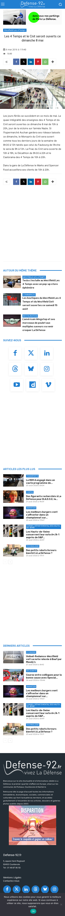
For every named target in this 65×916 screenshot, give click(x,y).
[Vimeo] (48, 385)
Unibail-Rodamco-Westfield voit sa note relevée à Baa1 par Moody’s (44, 659)
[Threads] (15, 369)
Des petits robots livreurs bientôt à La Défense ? (41, 552)
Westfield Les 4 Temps (15, 30)
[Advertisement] (32, 222)
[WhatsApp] (45, 62)
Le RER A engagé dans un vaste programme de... (40, 481)
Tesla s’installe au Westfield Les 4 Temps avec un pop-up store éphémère (41, 284)
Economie (31, 652)
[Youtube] (16, 385)
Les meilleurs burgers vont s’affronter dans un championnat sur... (42, 514)
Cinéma (30, 492)
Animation (31, 508)
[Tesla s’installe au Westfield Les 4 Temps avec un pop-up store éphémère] (12, 282)
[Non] (61, 904)
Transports (32, 476)
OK (33, 911)
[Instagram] (46, 369)
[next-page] (10, 562)
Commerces (29, 294)
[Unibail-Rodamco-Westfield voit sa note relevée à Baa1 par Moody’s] (13, 657)
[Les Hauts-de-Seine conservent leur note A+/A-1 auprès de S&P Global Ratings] (13, 531)
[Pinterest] (38, 62)
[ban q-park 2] (32, 17)
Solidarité (32, 671)
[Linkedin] (31, 62)
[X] (23, 62)
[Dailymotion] (32, 385)
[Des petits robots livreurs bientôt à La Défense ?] (13, 550)
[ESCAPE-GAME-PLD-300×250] (32, 825)
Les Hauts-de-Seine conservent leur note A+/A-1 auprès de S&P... (42, 534)
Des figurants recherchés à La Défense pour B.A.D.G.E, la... (43, 498)
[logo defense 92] (32, 4)
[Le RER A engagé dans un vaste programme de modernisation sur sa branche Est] (13, 480)
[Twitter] (31, 353)
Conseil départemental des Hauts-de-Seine (43, 527)
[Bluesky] (31, 369)
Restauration (30, 315)
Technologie (33, 546)
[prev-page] (5, 562)
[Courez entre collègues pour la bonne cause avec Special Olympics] (13, 675)
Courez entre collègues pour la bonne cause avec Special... (44, 676)
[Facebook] (16, 62)
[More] (52, 62)
